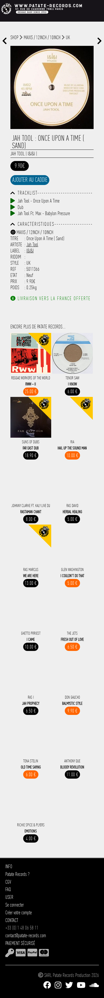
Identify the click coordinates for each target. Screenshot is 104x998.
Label (15, 251)
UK (68, 37)
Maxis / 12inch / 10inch (42, 37)
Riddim (15, 257)
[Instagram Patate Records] (58, 985)
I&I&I (31, 154)
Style (14, 263)
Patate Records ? (17, 874)
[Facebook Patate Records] (47, 985)
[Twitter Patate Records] (69, 985)
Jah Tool (17, 154)
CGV (8, 882)
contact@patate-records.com (25, 935)
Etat (13, 275)
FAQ (8, 889)
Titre (14, 238)
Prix (13, 281)
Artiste (16, 245)
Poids (14, 287)
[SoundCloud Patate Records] (94, 985)
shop (14, 37)
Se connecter (14, 905)
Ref (13, 269)
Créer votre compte (18, 913)
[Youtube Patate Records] (81, 985)
